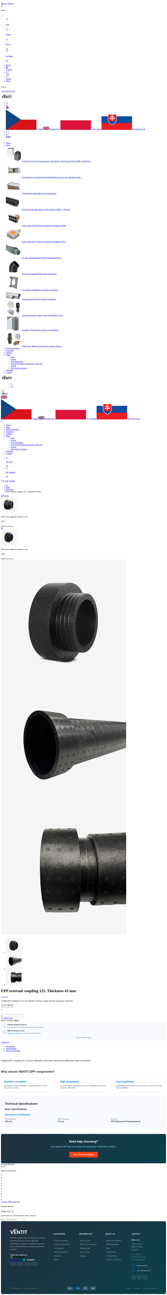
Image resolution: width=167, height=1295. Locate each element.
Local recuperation (61, 1240)
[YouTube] (139, 1277)
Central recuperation (62, 1244)
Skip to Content (7, 3)
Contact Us (5, 1042)
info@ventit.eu (142, 1265)
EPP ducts (10, 489)
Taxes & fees (85, 1252)
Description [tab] (10, 1046)
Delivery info (84, 1248)
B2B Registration (112, 1244)
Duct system (58, 1248)
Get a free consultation (83, 1155)
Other (56, 1260)
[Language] (7, 108)
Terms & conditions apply (83, 1037)
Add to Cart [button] (8, 1018)
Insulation (57, 1256)
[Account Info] (86, 105)
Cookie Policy (111, 1252)
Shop (8, 487)
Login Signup (9, 481)
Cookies (137, 1288)
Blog (108, 1248)
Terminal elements (61, 1252)
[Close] (2, 15)
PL (85, 1288)
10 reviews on (16, 1261)
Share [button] (16, 1020)
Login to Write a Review (10, 1202)
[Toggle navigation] (3, 391)
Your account (85, 1240)
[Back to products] (2, 528)
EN (78, 1288)
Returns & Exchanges (88, 1244)
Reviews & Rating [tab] (13, 1051)
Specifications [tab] (11, 1049)
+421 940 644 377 (8, 91)
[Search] (86, 103)
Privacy (128, 1288)
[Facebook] (133, 1277)
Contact (83, 1256)
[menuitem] (8, 143)
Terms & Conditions (113, 1260)
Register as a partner (14, 1033)
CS (70, 1288)
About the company (113, 1240)
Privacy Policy (111, 1256)
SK (93, 1288)
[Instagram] (145, 1277)
